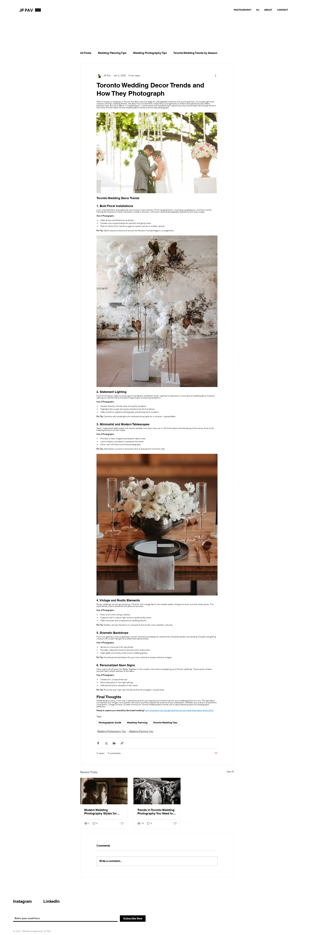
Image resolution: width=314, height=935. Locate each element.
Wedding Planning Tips (112, 53)
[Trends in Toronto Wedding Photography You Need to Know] (157, 791)
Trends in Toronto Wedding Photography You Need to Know (155, 811)
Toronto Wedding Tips (165, 722)
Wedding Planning (137, 722)
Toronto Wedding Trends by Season (195, 53)
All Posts (85, 53)
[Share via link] (122, 743)
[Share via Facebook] (98, 743)
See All (230, 771)
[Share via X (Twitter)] (106, 743)
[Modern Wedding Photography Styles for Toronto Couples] (104, 791)
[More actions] (216, 75)
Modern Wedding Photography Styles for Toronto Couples (100, 811)
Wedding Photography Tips (150, 53)
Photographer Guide (110, 722)
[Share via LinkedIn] (114, 743)
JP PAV (26, 10)
